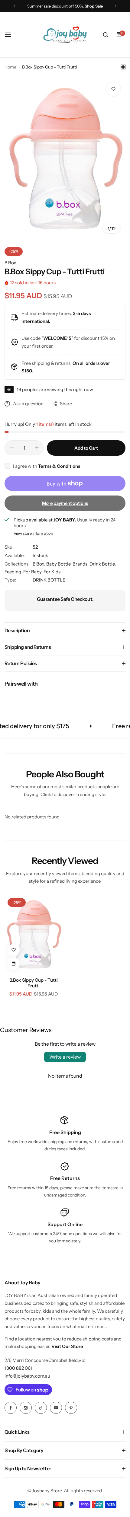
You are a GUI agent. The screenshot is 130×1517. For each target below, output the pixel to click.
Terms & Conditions (59, 466)
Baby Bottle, (59, 564)
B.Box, (39, 564)
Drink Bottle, (102, 564)
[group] (65, 157)
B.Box (10, 263)
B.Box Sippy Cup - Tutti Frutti (33, 983)
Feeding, (14, 572)
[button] (14, 6)
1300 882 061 (18, 1368)
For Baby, (33, 572)
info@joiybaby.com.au (27, 1376)
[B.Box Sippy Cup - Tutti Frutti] (34, 934)
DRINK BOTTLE (49, 580)
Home (10, 67)
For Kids (52, 572)
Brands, (81, 564)
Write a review (65, 1057)
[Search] (105, 34)
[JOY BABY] (65, 34)
